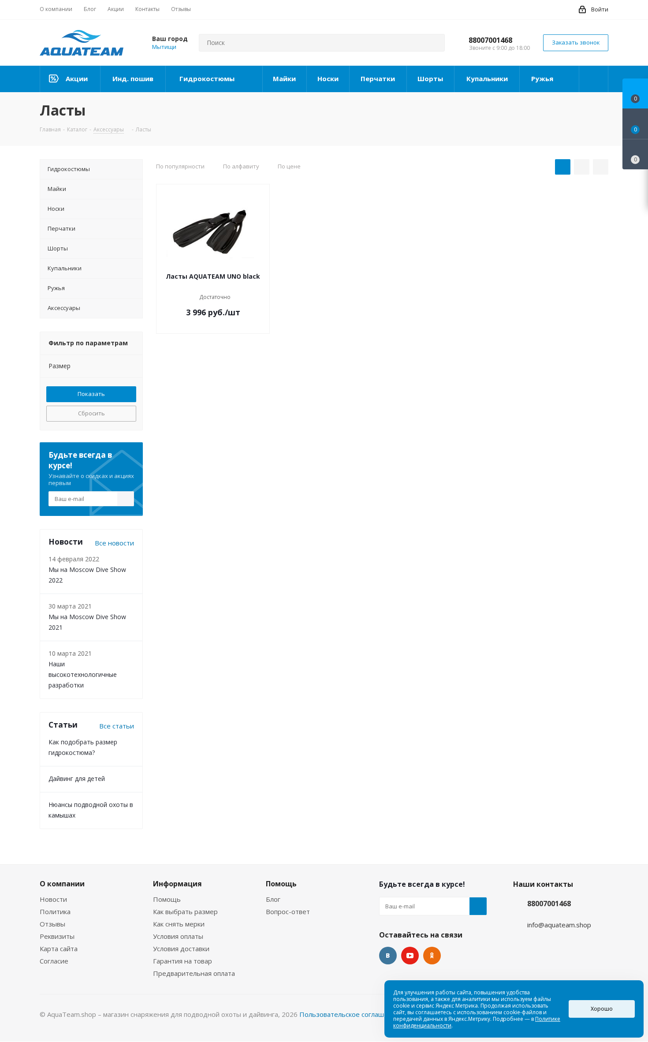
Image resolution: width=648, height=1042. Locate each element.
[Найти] (434, 43)
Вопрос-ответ (288, 911)
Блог (273, 899)
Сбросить (91, 413)
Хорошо (602, 1008)
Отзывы (52, 923)
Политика (55, 911)
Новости (53, 899)
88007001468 (490, 40)
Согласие (54, 960)
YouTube (410, 955)
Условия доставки (181, 948)
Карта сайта (59, 948)
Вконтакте (388, 955)
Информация (177, 884)
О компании (62, 884)
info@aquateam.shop (559, 924)
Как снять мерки (179, 923)
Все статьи (116, 725)
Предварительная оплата (194, 973)
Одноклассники (432, 955)
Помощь (167, 899)
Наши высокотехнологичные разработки (82, 674)
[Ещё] (593, 79)
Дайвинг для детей (76, 778)
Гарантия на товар (182, 960)
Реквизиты (57, 936)
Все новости (114, 542)
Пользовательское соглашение (349, 1014)
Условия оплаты (178, 936)
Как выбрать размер (185, 911)
